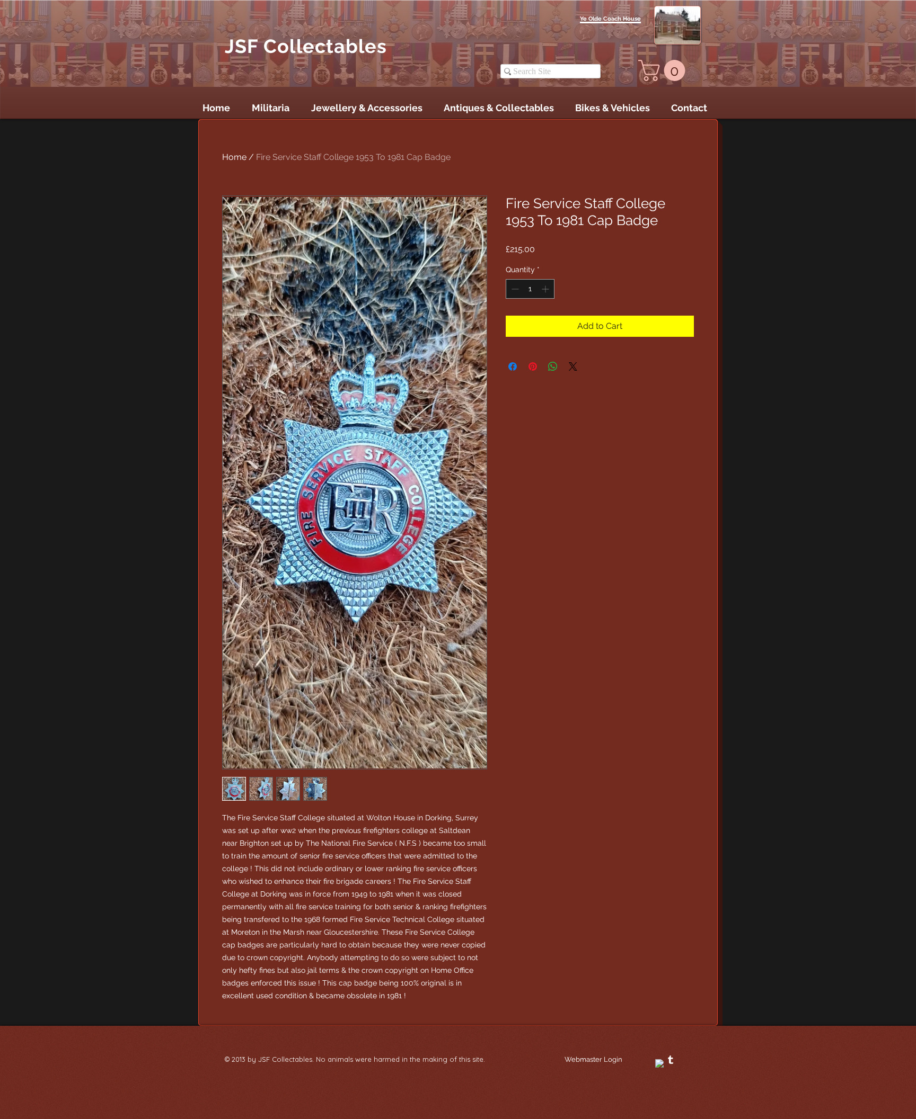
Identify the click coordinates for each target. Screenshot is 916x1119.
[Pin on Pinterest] (532, 366)
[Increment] (546, 289)
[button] (664, 70)
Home (234, 157)
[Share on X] (573, 366)
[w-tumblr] (670, 1059)
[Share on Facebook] (512, 366)
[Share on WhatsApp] (553, 366)
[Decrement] (514, 289)
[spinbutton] (530, 289)
